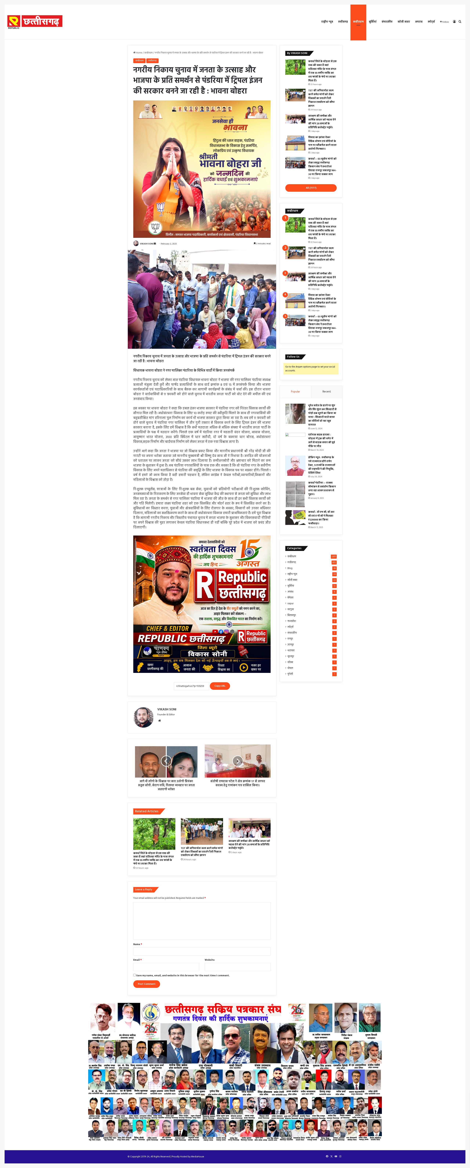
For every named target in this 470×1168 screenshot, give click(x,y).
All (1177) (311, 188)
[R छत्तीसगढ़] (34, 22)
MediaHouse (197, 1157)
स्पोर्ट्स (431, 22)
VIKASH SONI (146, 244)
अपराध (419, 22)
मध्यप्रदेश (292, 621)
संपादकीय (387, 22)
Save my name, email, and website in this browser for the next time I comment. (183, 976)
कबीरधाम (358, 22)
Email (137, 960)
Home (138, 53)
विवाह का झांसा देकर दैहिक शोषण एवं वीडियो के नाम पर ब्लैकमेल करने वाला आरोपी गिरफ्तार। (322, 143)
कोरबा (290, 662)
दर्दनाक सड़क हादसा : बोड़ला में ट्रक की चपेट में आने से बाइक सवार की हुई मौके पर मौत (321, 440)
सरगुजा (291, 609)
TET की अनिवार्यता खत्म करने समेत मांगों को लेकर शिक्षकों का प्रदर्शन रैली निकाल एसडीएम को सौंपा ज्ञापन (202, 851)
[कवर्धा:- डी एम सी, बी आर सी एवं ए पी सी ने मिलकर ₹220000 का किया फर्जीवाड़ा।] (295, 517)
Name (137, 944)
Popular (295, 392)
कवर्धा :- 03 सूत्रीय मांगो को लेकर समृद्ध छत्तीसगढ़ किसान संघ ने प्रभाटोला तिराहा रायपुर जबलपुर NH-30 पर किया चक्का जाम (322, 166)
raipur (291, 603)
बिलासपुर (292, 615)
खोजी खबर (404, 22)
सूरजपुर (291, 656)
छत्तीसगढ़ (343, 22)
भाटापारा (291, 651)
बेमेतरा (290, 598)
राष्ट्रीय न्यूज (327, 22)
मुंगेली (290, 674)
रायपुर (290, 639)
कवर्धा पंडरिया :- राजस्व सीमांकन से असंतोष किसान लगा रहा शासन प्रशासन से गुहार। (322, 489)
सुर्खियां (373, 22)
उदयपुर (291, 645)
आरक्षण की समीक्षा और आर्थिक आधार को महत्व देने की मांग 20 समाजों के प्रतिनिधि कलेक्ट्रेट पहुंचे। (249, 844)
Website (210, 960)
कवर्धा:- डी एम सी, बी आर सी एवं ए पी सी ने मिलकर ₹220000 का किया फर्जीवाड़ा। (321, 518)
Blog (290, 568)
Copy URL (219, 686)
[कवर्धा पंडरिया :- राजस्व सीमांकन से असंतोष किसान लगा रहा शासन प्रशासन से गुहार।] (295, 494)
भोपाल (290, 668)
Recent (327, 392)
